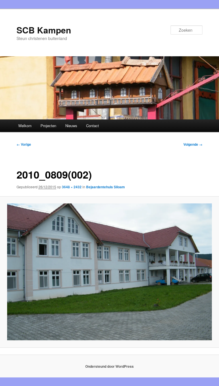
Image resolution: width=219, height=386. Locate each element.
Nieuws (71, 125)
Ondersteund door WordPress (109, 366)
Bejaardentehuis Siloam (105, 186)
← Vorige (24, 144)
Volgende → (192, 144)
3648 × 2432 (72, 186)
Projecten (48, 125)
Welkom (25, 125)
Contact (92, 125)
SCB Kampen (44, 30)
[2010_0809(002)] (109, 271)
